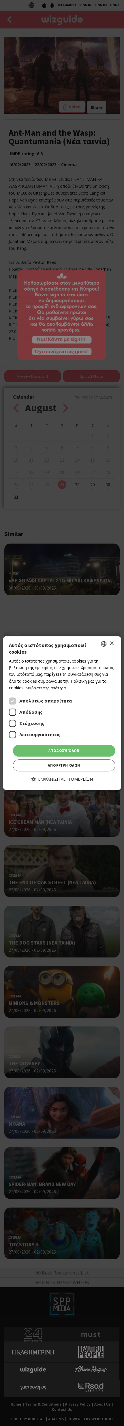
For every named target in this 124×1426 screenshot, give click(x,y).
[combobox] (103, 644)
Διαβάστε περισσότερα (45, 687)
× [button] (111, 643)
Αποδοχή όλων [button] (64, 750)
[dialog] (62, 713)
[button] (62, 779)
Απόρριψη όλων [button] (64, 765)
